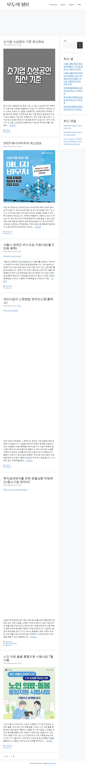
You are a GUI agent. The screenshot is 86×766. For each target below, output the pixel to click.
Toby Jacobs (71, 135)
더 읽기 (13, 125)
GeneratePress (51, 763)
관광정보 (71, 4)
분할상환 (7, 643)
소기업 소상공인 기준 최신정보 (23, 41)
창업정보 (63, 4)
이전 (5, 756)
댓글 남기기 (8, 233)
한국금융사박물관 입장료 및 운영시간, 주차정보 (73, 100)
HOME (79, 4)
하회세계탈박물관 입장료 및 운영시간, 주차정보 (73, 90)
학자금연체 (14, 643)
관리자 (69, 128)
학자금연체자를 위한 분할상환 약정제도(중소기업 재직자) (28, 480)
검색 (65, 41)
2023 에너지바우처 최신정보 (22, 143)
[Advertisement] (43, 22)
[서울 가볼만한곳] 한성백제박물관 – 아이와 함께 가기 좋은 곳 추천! (73, 66)
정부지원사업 (53, 4)
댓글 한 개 (8, 132)
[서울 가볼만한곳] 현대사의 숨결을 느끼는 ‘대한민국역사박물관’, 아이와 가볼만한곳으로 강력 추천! (73, 78)
